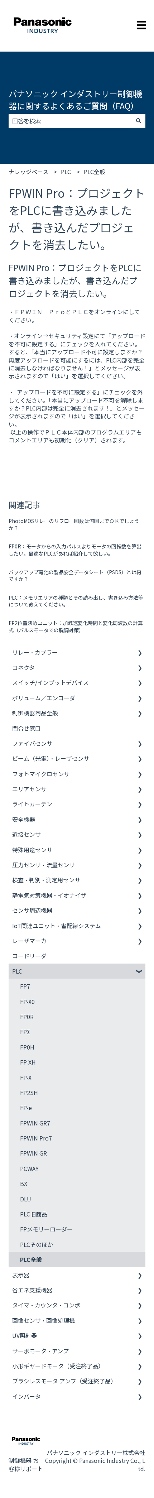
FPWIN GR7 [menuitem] (35, 1123)
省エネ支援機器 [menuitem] (32, 1290)
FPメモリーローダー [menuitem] (46, 1229)
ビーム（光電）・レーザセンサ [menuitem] (50, 758)
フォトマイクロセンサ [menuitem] (40, 773)
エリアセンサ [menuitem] (29, 788)
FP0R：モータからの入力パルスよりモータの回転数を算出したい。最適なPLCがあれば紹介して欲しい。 (75, 550)
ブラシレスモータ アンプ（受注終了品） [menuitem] (64, 1381)
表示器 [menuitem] (20, 1275)
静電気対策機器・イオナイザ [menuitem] (49, 895)
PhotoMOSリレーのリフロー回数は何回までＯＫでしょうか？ (74, 524)
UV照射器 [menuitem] (24, 1335)
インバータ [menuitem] (26, 1396)
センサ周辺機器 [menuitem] (32, 910)
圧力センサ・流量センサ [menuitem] (43, 864)
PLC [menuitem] (17, 971)
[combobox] (70, 121)
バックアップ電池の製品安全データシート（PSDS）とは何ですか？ (75, 575)
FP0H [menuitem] (27, 1047)
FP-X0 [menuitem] (27, 1001)
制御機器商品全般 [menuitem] (35, 713)
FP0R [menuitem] (27, 1016)
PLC (66, 171)
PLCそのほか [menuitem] (36, 1244)
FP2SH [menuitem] (29, 1092)
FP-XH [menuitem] (28, 1062)
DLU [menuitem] (25, 1199)
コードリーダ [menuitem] (29, 955)
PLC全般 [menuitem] (31, 1259)
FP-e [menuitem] (26, 1107)
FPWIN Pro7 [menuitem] (36, 1138)
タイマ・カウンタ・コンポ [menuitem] (46, 1305)
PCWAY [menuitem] (29, 1168)
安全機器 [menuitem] (23, 819)
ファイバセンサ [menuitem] (32, 743)
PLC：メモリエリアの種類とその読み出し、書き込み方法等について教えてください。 (76, 601)
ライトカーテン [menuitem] (32, 804)
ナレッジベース (28, 171)
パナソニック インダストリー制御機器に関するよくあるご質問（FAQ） (75, 99)
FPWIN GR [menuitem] (33, 1153)
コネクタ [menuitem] (23, 667)
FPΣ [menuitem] (25, 1031)
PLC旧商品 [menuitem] (33, 1214)
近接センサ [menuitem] (26, 834)
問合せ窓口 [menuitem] (26, 728)
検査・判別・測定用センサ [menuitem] (46, 879)
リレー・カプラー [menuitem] (35, 652)
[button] (139, 652)
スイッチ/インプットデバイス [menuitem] (50, 682)
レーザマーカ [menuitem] (29, 940)
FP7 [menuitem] (25, 986)
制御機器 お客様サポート (26, 1464)
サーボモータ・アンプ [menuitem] (40, 1350)
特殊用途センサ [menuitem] (32, 849)
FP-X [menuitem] (26, 1077)
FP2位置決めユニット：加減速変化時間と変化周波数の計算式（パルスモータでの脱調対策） (76, 626)
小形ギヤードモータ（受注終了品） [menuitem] (58, 1366)
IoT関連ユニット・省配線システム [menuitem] (56, 925)
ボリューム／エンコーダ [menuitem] (43, 697)
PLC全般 (94, 171)
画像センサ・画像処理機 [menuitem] (43, 1320)
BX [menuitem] (23, 1183)
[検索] (138, 121)
